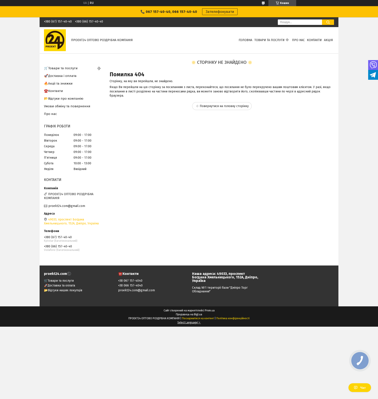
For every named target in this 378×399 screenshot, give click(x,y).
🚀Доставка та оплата (59, 285)
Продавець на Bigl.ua (189, 314)
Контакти (314, 40)
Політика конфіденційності (233, 318)
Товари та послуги (269, 40)
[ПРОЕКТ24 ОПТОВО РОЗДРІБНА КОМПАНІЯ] (55, 40)
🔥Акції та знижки (58, 83)
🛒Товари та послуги (61, 68)
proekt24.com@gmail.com (66, 206)
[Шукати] (328, 22)
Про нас (298, 40)
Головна (245, 40)
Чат (363, 387)
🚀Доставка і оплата (60, 76)
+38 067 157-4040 (130, 281)
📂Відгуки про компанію (63, 99)
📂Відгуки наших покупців (63, 290)
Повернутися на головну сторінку (224, 106)
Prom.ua (210, 310)
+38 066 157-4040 (130, 285)
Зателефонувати (220, 12)
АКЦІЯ (328, 40)
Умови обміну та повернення (67, 106)
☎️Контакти (53, 91)
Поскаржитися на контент (198, 318)
